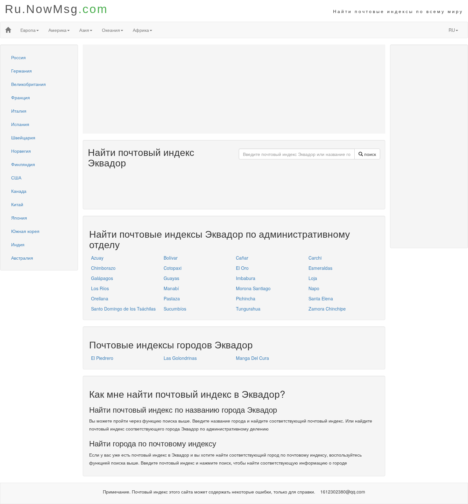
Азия (84, 30)
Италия (18, 111)
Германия (21, 70)
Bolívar (171, 258)
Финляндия (23, 164)
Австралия (22, 258)
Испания (20, 124)
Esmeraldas (320, 268)
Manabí (171, 288)
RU (452, 30)
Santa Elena (320, 298)
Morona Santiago (253, 288)
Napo (313, 288)
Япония (19, 217)
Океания (111, 30)
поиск (369, 154)
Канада (18, 191)
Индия (18, 244)
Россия (18, 57)
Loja (312, 278)
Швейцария (23, 137)
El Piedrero (102, 358)
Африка (141, 30)
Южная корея (25, 231)
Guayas (171, 278)
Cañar (242, 258)
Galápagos (102, 278)
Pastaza (172, 298)
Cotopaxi (172, 268)
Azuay (97, 258)
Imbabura (245, 278)
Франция (20, 97)
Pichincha (245, 298)
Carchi (315, 258)
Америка (57, 30)
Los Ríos (100, 288)
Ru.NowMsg (56, 9)
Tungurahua (248, 308)
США (16, 177)
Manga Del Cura (252, 358)
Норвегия (21, 151)
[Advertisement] (234, 89)
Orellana (99, 298)
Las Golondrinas (180, 358)
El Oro (242, 268)
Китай (17, 204)
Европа (28, 30)
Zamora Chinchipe (327, 308)
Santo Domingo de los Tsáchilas (123, 308)
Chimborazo (103, 268)
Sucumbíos (175, 308)
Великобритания (28, 84)
